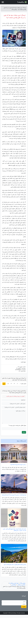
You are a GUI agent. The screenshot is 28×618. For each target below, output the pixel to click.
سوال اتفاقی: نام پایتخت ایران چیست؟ (17, 425)
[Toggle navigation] (3, 2)
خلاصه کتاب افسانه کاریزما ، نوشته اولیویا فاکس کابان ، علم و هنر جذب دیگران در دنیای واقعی (14, 529)
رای (4, 384)
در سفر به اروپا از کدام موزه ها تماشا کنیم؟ (18, 464)
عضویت (23, 606)
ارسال (24, 432)
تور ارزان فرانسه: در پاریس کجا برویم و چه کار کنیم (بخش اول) (14, 495)
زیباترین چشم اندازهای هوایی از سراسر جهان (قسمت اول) (15, 564)
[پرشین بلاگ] (22, 2)
